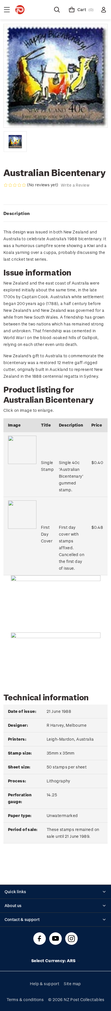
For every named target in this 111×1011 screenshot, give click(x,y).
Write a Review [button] (75, 185)
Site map (72, 983)
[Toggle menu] (7, 9)
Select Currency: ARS (54, 960)
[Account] (103, 9)
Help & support (44, 983)
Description (16, 213)
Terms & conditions (25, 999)
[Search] (57, 9)
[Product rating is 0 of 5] (14, 185)
